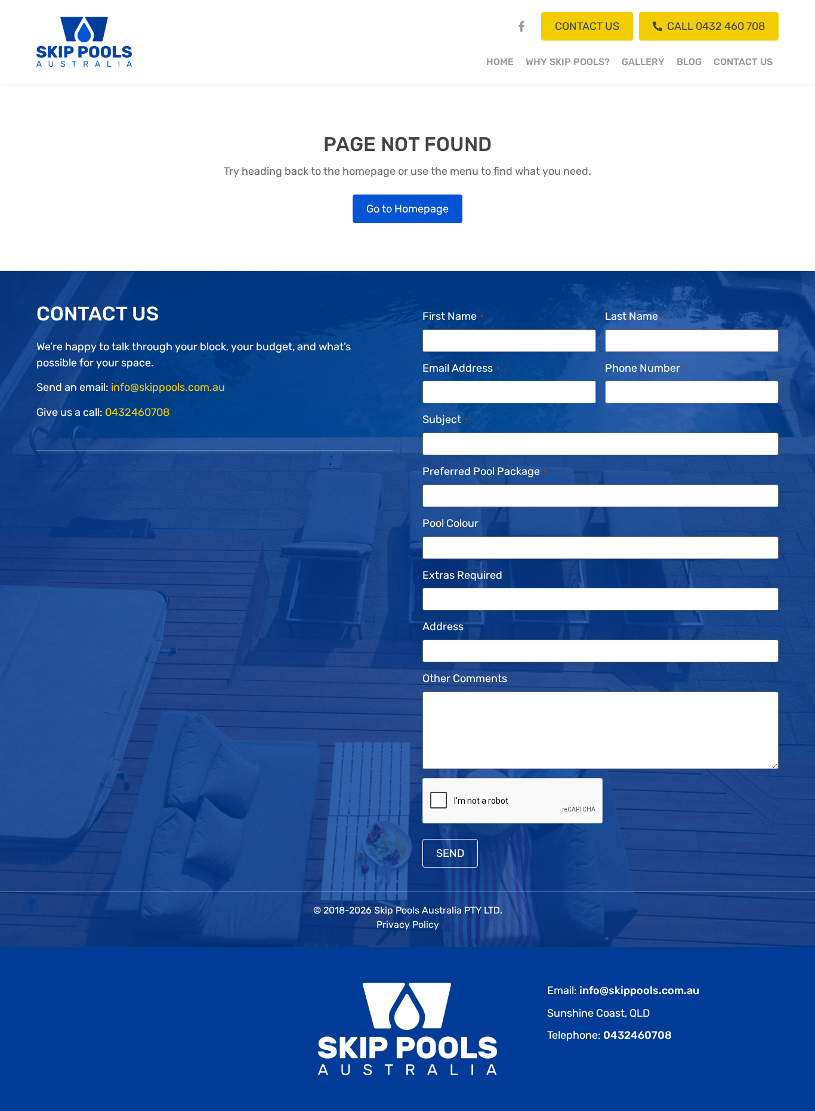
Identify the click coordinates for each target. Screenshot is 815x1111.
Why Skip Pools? (568, 61)
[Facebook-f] (521, 26)
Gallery (643, 61)
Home (500, 61)
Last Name (635, 316)
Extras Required (462, 575)
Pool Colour (450, 523)
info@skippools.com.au (168, 387)
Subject (445, 419)
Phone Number (646, 368)
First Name (452, 316)
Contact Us (743, 61)
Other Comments (464, 678)
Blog (689, 61)
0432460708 (137, 412)
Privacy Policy (407, 924)
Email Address (460, 368)
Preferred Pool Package (484, 471)
